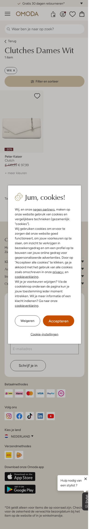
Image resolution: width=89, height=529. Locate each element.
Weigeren (27, 321)
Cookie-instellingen (44, 334)
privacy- (58, 272)
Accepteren (58, 321)
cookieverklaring (26, 276)
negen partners (44, 209)
